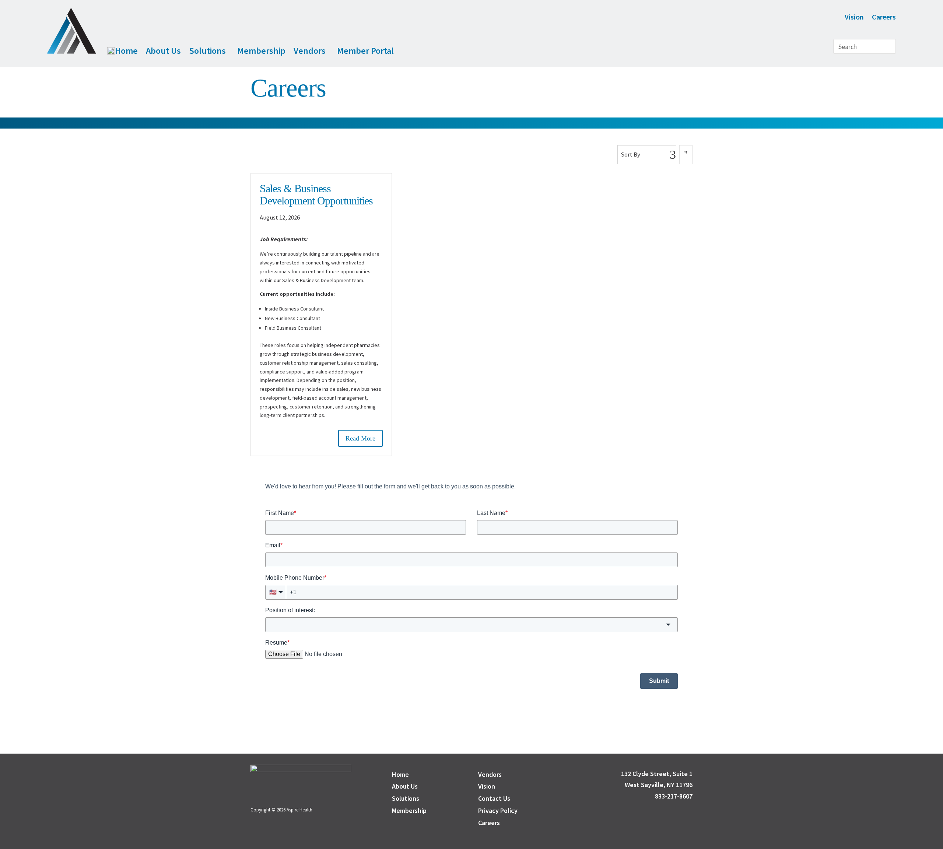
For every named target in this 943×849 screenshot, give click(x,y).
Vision (854, 17)
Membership (261, 50)
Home (126, 50)
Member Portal (365, 50)
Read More (360, 438)
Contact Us (494, 798)
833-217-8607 (671, 796)
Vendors (310, 50)
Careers (884, 17)
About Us (163, 50)
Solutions (207, 50)
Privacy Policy (498, 810)
